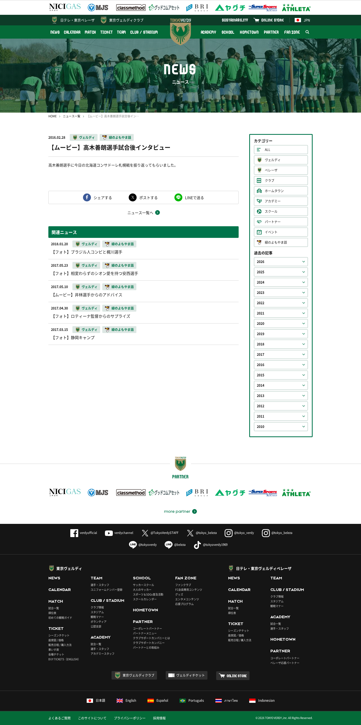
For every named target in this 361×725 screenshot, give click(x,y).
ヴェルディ (87, 137)
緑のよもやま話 (120, 137)
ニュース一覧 (71, 116)
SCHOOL (228, 32)
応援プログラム (184, 604)
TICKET (106, 32)
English (131, 700)
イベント (271, 232)
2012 (260, 406)
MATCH (90, 32)
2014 (260, 385)
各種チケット (56, 654)
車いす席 (53, 650)
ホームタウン (274, 190)
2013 (260, 395)
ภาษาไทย (231, 700)
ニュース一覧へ (140, 212)
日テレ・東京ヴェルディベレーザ (263, 568)
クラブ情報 (97, 607)
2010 (260, 426)
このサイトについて (92, 718)
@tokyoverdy (147, 544)
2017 (260, 354)
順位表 (52, 613)
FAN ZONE (292, 32)
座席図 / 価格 (56, 640)
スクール (271, 211)
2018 (260, 344)
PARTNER (271, 32)
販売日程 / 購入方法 (60, 645)
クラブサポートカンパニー (149, 643)
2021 (260, 313)
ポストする (148, 197)
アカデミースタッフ (102, 653)
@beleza (180, 544)
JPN (307, 19)
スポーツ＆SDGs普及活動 (148, 594)
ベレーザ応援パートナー (284, 663)
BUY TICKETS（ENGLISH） (64, 659)
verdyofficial (88, 532)
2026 (260, 261)
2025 (260, 272)
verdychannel (123, 532)
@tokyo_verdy (244, 532)
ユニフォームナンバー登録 (106, 590)
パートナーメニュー (145, 633)
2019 (260, 333)
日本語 (100, 700)
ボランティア (99, 622)
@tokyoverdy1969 (215, 544)
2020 (260, 323)
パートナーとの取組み (146, 647)
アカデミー (273, 201)
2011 (260, 416)
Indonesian (266, 700)
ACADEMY (208, 32)
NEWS (55, 32)
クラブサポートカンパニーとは (151, 638)
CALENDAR (72, 32)
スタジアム (97, 612)
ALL (267, 149)
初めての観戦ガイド (60, 618)
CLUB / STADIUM (144, 32)
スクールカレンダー (145, 599)
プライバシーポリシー (130, 718)
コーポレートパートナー (147, 628)
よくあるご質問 (59, 718)
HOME (52, 116)
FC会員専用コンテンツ (188, 590)
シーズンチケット (59, 635)
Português (196, 700)
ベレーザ (271, 170)
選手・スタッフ (100, 585)
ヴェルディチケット (190, 675)
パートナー (273, 221)
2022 (260, 303)
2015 (260, 375)
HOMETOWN (249, 32)
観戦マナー (97, 617)
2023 (260, 292)
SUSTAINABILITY (235, 20)
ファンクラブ (183, 585)
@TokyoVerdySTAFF (164, 532)
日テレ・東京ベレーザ (77, 19)
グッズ (179, 594)
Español (162, 700)
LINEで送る (194, 197)
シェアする (103, 197)
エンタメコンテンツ (187, 599)
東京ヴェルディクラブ (126, 19)
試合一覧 (53, 608)
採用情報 (159, 718)
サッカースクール (143, 585)
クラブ (269, 180)
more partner (177, 511)
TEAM (121, 32)
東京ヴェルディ (69, 568)
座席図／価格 (236, 635)
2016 (260, 364)
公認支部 (96, 626)
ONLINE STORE (272, 20)
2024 (260, 282)
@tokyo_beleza (206, 532)
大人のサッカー (142, 590)
